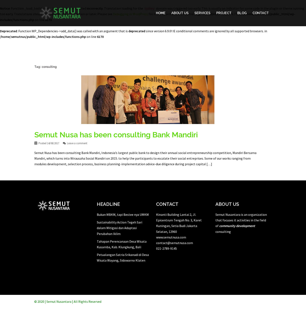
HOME (160, 13)
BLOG (242, 13)
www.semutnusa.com (171, 237)
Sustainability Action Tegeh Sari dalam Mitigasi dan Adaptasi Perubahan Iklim (119, 228)
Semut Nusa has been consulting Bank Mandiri (116, 134)
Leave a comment (77, 143)
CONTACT (261, 13)
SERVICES (202, 13)
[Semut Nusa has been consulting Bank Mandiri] (147, 99)
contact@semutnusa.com (174, 243)
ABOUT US (180, 13)
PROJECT (223, 13)
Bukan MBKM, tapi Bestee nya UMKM (123, 214)
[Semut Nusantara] (60, 13)
